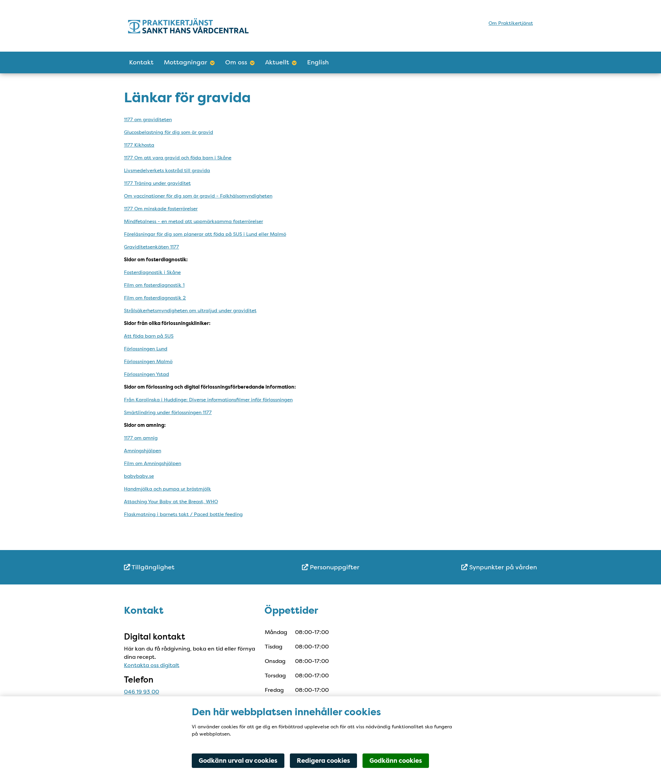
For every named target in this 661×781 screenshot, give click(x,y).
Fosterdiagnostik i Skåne (152, 272)
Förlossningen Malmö (148, 361)
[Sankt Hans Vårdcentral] (188, 25)
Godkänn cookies (395, 761)
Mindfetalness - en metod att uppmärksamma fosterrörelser (193, 221)
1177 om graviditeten (148, 119)
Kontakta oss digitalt (151, 665)
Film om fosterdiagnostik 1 (154, 285)
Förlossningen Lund (145, 349)
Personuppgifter (333, 567)
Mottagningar (185, 62)
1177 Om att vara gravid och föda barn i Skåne (177, 158)
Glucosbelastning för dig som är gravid (168, 132)
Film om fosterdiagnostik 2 (155, 298)
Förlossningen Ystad (146, 374)
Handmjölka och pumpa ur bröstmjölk (167, 489)
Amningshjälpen (142, 450)
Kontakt (141, 62)
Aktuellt (277, 62)
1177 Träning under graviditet (157, 183)
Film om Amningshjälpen (152, 463)
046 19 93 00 (141, 691)
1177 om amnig (141, 438)
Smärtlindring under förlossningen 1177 (168, 412)
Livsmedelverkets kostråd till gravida (167, 170)
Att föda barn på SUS (149, 336)
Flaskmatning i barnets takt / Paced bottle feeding (183, 514)
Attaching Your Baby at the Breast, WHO (171, 501)
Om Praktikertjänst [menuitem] (511, 23)
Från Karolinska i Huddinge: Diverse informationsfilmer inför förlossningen (208, 400)
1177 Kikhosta (139, 145)
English (318, 62)
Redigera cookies (323, 761)
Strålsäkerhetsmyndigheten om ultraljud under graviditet (190, 310)
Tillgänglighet (152, 567)
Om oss (236, 62)
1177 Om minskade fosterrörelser (161, 208)
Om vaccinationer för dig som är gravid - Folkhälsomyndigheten (198, 196)
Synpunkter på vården (502, 567)
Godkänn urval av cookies (238, 761)
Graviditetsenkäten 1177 (151, 247)
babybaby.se (139, 476)
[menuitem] (193, 567)
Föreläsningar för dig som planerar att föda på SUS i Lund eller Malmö (205, 234)
